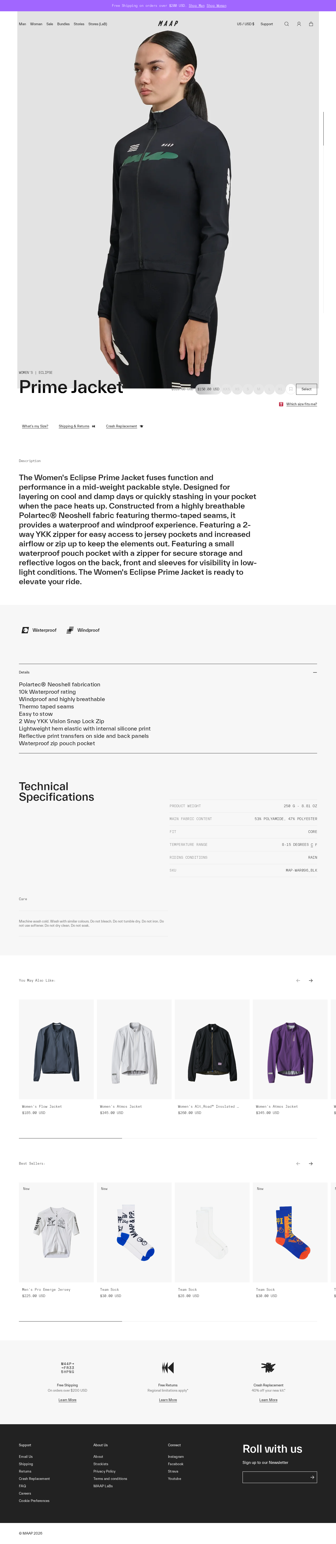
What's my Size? (35, 426)
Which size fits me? (301, 404)
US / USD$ (245, 24)
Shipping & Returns (74, 426)
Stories (79, 24)
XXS (226, 389)
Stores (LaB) (97, 24)
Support (267, 24)
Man (22, 24)
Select (307, 389)
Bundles (63, 24)
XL (280, 389)
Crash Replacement (121, 426)
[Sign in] (299, 24)
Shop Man (196, 6)
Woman (36, 24)
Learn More (68, 1400)
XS (237, 389)
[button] (56, 1501)
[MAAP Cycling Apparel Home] (168, 25)
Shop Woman (216, 6)
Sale (49, 24)
